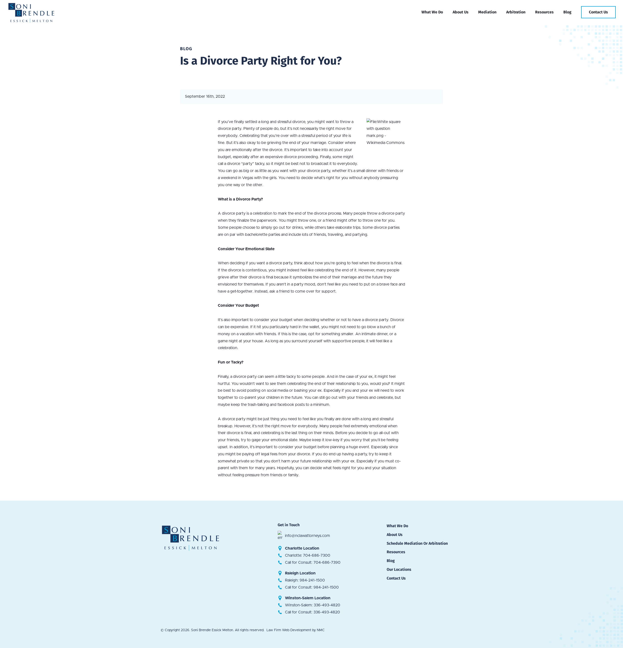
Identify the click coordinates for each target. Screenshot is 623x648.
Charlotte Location (302, 548)
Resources (396, 552)
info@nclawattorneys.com (307, 536)
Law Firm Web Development (288, 630)
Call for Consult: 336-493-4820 (312, 612)
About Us (395, 534)
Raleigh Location (300, 573)
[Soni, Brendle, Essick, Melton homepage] (35, 12)
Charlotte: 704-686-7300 (307, 555)
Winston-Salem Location (307, 598)
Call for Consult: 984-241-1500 (312, 587)
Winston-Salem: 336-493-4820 (312, 605)
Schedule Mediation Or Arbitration (417, 543)
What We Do (397, 526)
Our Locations (399, 569)
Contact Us (396, 578)
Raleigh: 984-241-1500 (305, 580)
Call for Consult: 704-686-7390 (312, 562)
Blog (391, 560)
